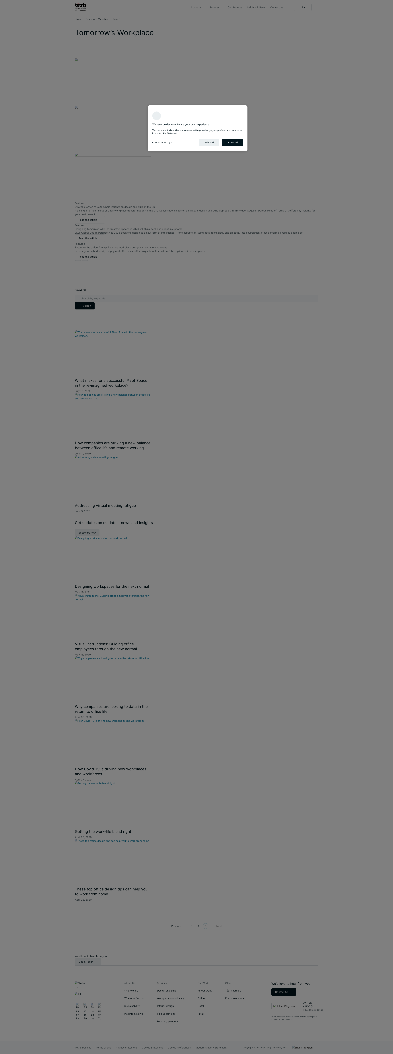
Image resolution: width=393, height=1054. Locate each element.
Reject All (209, 142)
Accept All (233, 142)
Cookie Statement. (168, 133)
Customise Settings (162, 142)
